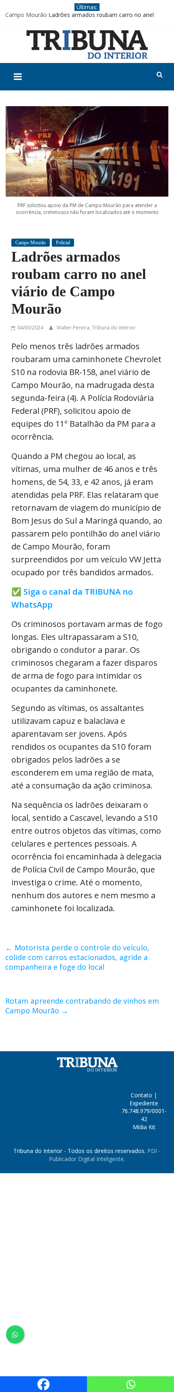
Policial (63, 242)
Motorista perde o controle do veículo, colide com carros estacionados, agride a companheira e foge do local (77, 957)
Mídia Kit (144, 1127)
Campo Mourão (26, 15)
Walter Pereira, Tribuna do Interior (96, 327)
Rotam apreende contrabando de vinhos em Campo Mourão (82, 1005)
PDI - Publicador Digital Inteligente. (105, 1155)
